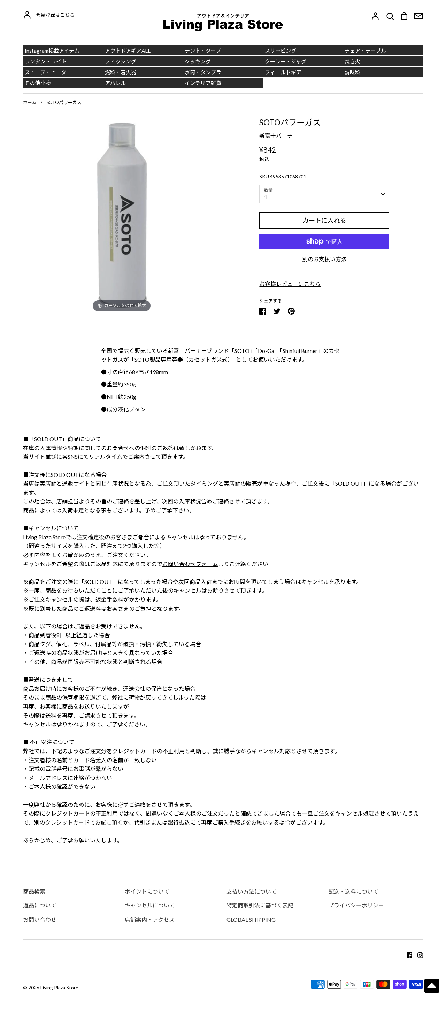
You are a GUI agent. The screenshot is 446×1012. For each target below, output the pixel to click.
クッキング (198, 61)
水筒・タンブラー (205, 72)
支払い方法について (251, 891)
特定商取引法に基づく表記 (259, 905)
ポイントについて (147, 891)
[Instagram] (417, 954)
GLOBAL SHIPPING (251, 919)
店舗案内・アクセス (150, 919)
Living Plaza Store (59, 987)
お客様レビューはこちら (290, 283)
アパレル (115, 83)
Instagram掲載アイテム (52, 50)
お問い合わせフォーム (190, 564)
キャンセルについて (150, 905)
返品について (39, 905)
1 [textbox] (265, 197)
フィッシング (120, 61)
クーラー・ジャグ (285, 61)
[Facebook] (406, 954)
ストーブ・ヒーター (48, 72)
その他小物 (38, 83)
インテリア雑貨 (203, 83)
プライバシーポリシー (356, 905)
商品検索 (34, 891)
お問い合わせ (39, 919)
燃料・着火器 (120, 72)
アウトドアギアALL (128, 50)
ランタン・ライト (46, 61)
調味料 (352, 72)
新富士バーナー (278, 135)
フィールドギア (283, 72)
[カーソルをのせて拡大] (122, 214)
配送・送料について (353, 891)
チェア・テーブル (365, 50)
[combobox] (324, 194)
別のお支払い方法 (324, 259)
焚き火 (352, 61)
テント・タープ (203, 50)
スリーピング (280, 50)
